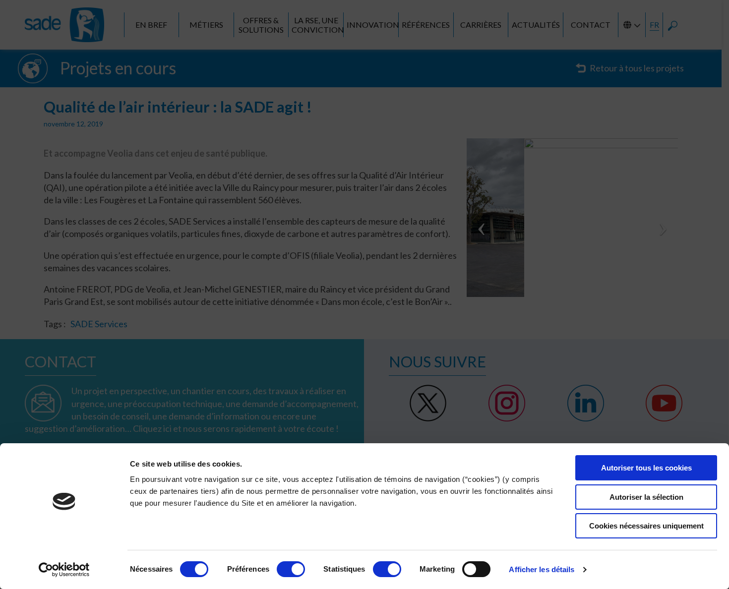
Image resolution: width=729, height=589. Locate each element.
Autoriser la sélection (646, 497)
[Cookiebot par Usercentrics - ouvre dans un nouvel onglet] (64, 569)
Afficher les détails (541, 569)
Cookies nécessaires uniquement (646, 526)
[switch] (291, 569)
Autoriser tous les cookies (646, 468)
